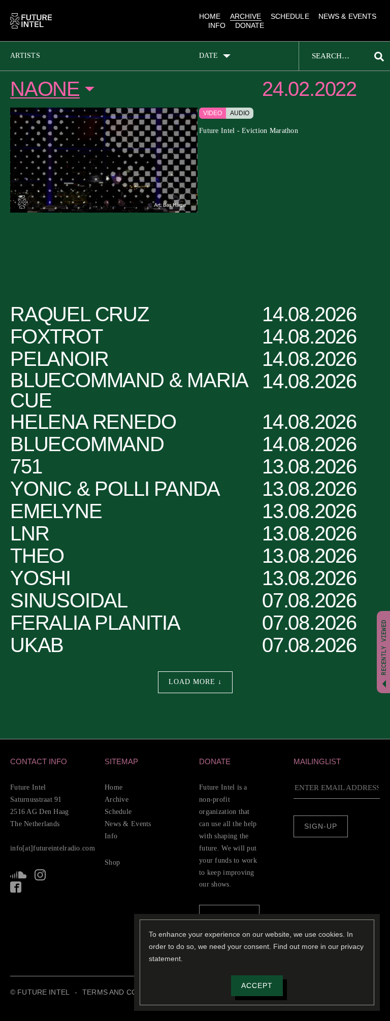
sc (18, 887)
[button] (53, 761)
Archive (243, 16)
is (39, 887)
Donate (250, 26)
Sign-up (320, 827)
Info (217, 26)
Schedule (287, 16)
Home (208, 16)
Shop (113, 862)
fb (58, 887)
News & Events (345, 16)
